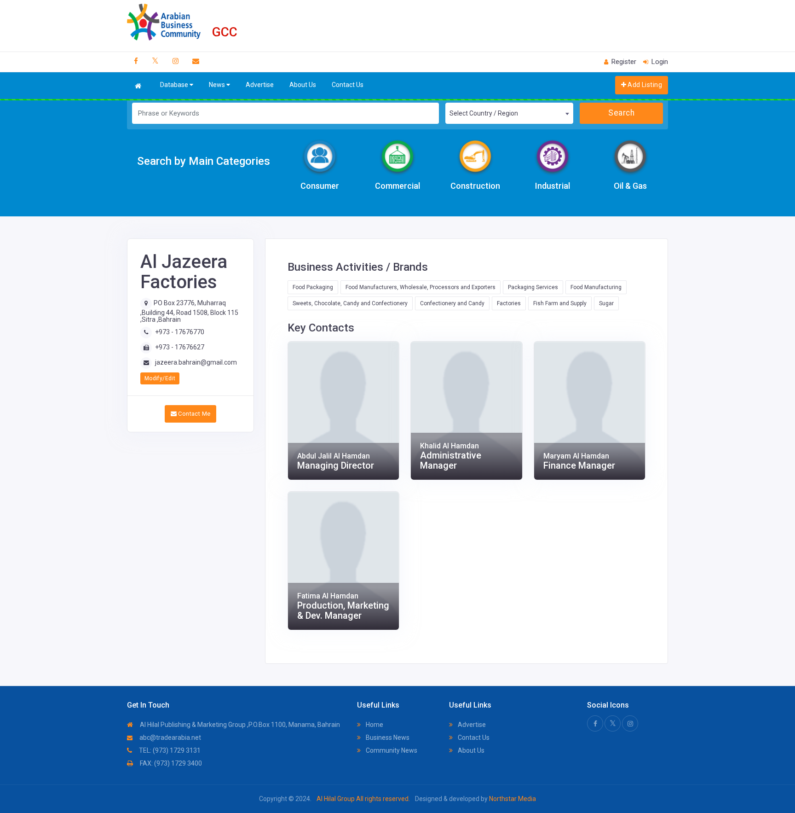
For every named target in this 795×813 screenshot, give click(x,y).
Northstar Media (512, 798)
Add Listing (644, 84)
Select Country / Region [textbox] (483, 113)
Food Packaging (313, 287)
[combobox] (509, 113)
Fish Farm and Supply (560, 303)
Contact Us (347, 84)
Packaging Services (533, 287)
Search (621, 112)
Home (373, 724)
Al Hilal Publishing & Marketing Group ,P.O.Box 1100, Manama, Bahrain (239, 724)
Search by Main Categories (203, 161)
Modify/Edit (159, 378)
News (217, 84)
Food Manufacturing (596, 287)
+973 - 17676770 (179, 332)
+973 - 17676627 (179, 347)
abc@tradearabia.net (169, 737)
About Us (302, 84)
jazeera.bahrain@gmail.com (196, 362)
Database (175, 84)
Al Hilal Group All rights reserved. (363, 798)
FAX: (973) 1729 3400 (170, 763)
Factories (509, 303)
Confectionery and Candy (452, 303)
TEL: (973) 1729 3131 (169, 750)
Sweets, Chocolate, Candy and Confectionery (350, 303)
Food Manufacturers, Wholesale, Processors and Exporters (420, 287)
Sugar (606, 303)
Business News (386, 737)
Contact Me (193, 413)
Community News (390, 750)
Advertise (260, 84)
